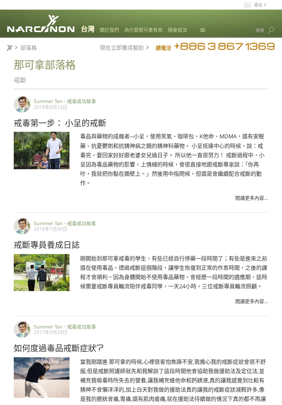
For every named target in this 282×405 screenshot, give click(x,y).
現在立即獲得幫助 (122, 46)
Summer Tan (48, 101)
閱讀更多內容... (251, 198)
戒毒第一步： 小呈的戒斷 (60, 122)
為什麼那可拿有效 (143, 29)
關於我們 (109, 29)
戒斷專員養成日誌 (47, 244)
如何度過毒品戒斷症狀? (59, 347)
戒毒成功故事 (81, 101)
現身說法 (177, 29)
